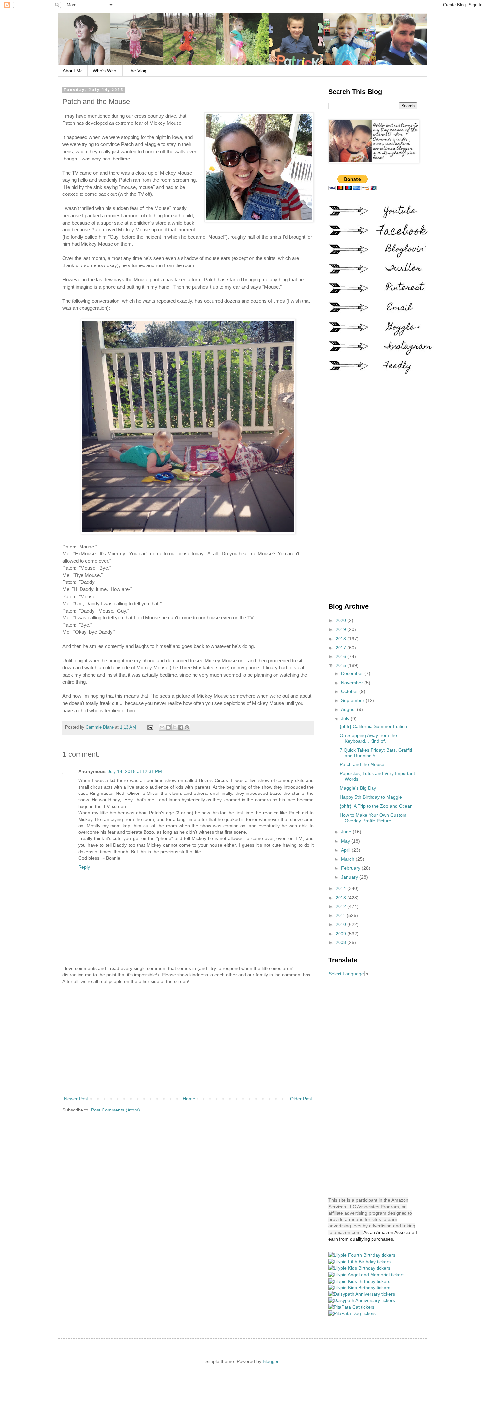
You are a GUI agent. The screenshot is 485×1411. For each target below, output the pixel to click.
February (351, 868)
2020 (341, 620)
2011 (341, 915)
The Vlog (137, 70)
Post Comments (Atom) (115, 1109)
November (352, 682)
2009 (341, 933)
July (346, 718)
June (347, 831)
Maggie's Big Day (358, 788)
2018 (341, 638)
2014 (341, 888)
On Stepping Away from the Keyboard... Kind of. (368, 738)
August (349, 709)
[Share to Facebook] (181, 727)
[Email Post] (150, 727)
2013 (341, 897)
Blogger (270, 1361)
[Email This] (162, 727)
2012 (341, 906)
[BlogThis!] (168, 727)
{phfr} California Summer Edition (373, 726)
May (346, 841)
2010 (341, 924)
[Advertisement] (188, 1040)
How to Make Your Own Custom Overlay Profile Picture (373, 817)
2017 (341, 647)
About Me (73, 70)
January (350, 877)
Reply (84, 867)
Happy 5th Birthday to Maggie (371, 797)
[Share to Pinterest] (187, 727)
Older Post (301, 1098)
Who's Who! (105, 70)
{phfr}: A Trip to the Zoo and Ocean (376, 806)
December (352, 673)
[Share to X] (174, 727)
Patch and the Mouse (362, 764)
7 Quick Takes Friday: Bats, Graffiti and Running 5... (376, 752)
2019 (341, 629)
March (348, 859)
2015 (341, 665)
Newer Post (76, 1098)
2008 (341, 942)
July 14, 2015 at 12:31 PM (135, 771)
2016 (341, 656)
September (353, 700)
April (346, 850)
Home (189, 1098)
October (350, 691)
